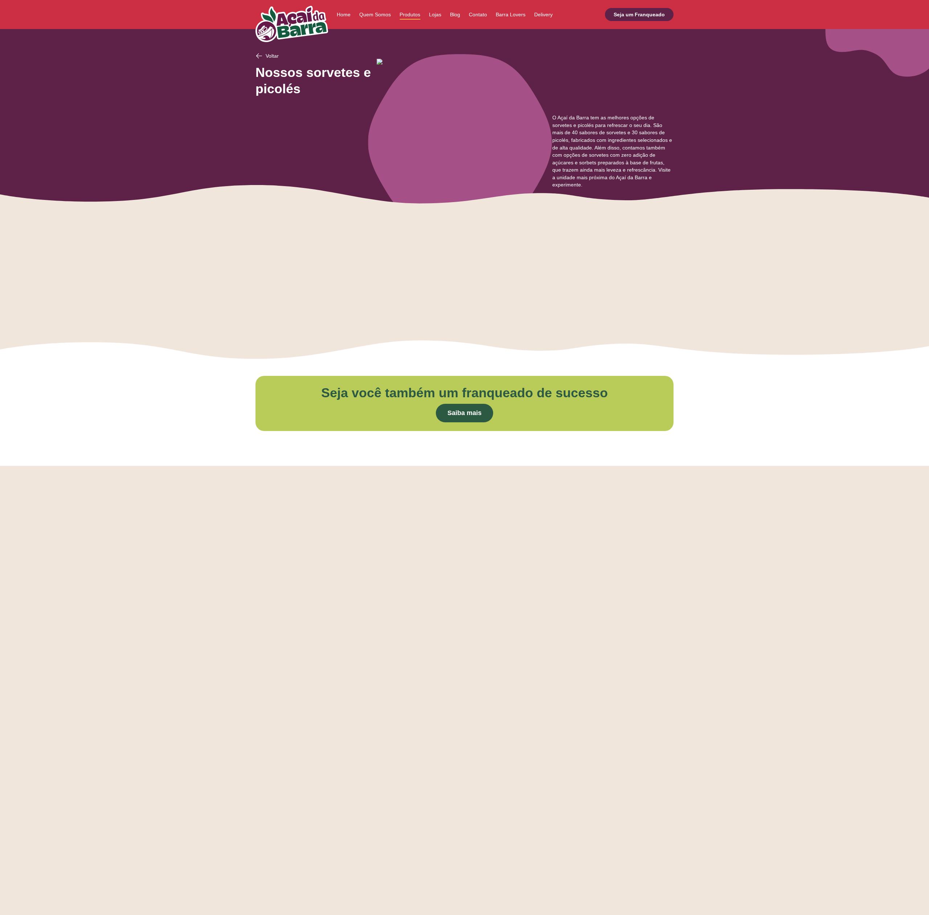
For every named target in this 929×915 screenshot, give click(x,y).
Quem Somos (375, 14)
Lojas (435, 14)
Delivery (543, 14)
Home (344, 14)
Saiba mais (464, 413)
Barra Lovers (510, 14)
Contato (478, 14)
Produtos (410, 14)
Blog (455, 14)
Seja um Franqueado (639, 14)
